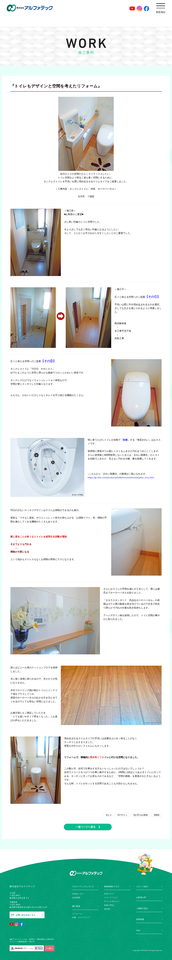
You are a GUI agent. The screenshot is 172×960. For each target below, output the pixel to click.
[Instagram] (139, 8)
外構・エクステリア (81, 917)
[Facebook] (146, 8)
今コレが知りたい (112, 901)
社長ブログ (109, 894)
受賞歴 (107, 909)
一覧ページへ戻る (88, 827)
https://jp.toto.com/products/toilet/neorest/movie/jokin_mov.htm (121, 477)
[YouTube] (132, 8)
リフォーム (77, 914)
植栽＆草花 (109, 905)
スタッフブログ (111, 898)
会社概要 (76, 898)
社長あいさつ (78, 894)
